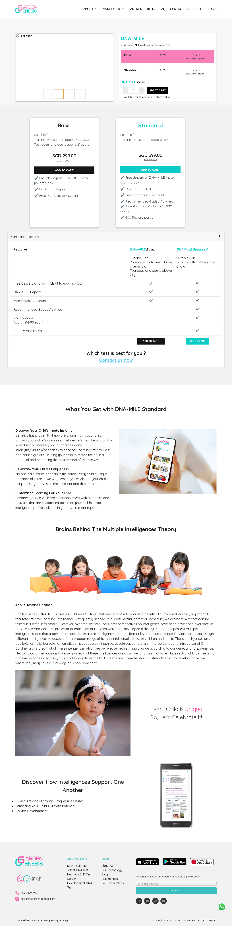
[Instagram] (139, 901)
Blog (151, 9)
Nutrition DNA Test (79, 874)
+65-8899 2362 (29, 892)
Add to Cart (158, 90)
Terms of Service (25, 920)
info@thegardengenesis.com (38, 898)
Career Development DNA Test (79, 883)
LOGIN (212, 9)
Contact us (179, 9)
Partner (135, 9)
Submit (176, 890)
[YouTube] (163, 901)
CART (197, 9)
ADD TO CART (64, 170)
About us (107, 865)
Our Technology (112, 870)
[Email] (147, 901)
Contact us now (116, 360)
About (88, 9)
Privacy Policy (49, 920)
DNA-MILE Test (77, 865)
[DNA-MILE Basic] (64, 67)
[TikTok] (155, 901)
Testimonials (110, 879)
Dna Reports (111, 9)
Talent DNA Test (77, 870)
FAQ (162, 9)
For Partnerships (113, 883)
